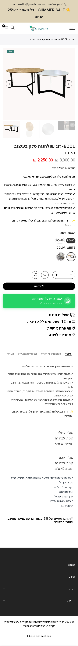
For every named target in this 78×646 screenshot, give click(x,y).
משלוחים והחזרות (51, 354)
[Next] (9, 84)
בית (73, 39)
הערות (10, 354)
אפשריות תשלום (27, 354)
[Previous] (68, 84)
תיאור (68, 354)
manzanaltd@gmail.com (26, 4)
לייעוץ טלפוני (55, 4)
